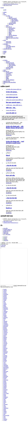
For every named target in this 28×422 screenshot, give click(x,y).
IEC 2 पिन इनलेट (6, 234)
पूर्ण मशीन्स (8, 16)
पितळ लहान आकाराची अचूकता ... (13, 102)
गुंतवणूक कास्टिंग (12, 28)
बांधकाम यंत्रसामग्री (13, 18)
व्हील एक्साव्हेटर (14, 19)
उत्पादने (4, 52)
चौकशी (7, 135)
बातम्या (4, 40)
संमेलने (7, 25)
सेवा (4, 13)
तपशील (10, 135)
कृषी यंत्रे (10, 17)
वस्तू (7, 39)
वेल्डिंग (10, 33)
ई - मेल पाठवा (3, 245)
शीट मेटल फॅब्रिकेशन (13, 35)
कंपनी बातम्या (8, 42)
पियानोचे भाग (9, 208)
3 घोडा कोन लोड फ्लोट (11, 188)
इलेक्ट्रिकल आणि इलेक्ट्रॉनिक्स (12, 38)
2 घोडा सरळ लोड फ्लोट (11, 198)
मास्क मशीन (11, 24)
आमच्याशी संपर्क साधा (7, 49)
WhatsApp (3, 246)
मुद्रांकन (10, 31)
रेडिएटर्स (8, 155)
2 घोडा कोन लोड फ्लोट (11, 165)
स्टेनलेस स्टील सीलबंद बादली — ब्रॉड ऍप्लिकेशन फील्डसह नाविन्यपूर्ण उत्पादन (15, 127)
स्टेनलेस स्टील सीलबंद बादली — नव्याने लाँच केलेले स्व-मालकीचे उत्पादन (15, 142)
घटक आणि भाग (9, 27)
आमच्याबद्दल (5, 44)
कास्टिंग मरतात (12, 30)
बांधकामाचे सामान (9, 36)
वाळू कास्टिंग (11, 29)
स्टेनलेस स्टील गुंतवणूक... (12, 92)
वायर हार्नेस (5, 228)
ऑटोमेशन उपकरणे (12, 23)
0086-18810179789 (7, 5)
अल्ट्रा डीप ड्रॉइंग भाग (11, 113)
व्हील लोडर (13, 22)
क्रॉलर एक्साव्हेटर (14, 20)
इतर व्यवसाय (8, 47)
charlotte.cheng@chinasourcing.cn (10, 4)
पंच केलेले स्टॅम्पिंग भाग (7, 229)
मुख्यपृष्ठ (4, 12)
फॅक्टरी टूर (8, 45)
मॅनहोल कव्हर (5, 233)
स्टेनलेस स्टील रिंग (7, 230)
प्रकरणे (4, 14)
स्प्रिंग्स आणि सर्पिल (10, 175)
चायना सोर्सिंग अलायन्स (10, 46)
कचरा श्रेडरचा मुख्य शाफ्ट (12, 97)
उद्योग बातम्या (8, 41)
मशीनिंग (10, 34)
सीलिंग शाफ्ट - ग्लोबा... (11, 108)
